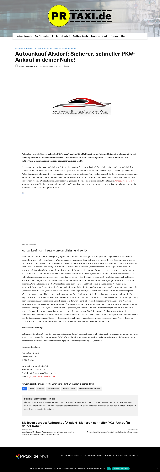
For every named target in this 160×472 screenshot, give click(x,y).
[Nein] (157, 469)
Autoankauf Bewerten (69, 388)
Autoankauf (40, 388)
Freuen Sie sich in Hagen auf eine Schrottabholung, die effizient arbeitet (112, 432)
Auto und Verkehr (27, 48)
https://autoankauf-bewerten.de (41, 376)
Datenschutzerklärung (121, 468)
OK (109, 468)
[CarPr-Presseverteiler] (17, 66)
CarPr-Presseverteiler (29, 66)
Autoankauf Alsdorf (123, 180)
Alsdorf (32, 388)
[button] (141, 36)
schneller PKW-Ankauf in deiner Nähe (90, 388)
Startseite (18, 48)
